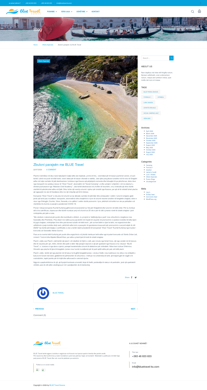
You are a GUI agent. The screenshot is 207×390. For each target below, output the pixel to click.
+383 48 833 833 (30, 3)
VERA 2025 (65, 11)
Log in (148, 192)
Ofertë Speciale (150, 108)
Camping (149, 165)
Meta (143, 188)
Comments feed (151, 197)
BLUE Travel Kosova (151, 92)
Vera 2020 (147, 118)
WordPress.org (151, 199)
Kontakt (96, 11)
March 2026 (150, 133)
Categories (146, 161)
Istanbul (161, 97)
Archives (145, 127)
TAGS (144, 87)
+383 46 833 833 (46, 3)
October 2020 (150, 150)
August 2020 (150, 152)
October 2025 (150, 140)
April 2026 (149, 131)
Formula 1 (147, 97)
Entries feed (150, 194)
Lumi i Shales (148, 102)
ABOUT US (146, 66)
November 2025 (151, 138)
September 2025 (151, 143)
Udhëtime (80, 11)
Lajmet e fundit (151, 172)
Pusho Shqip (150, 179)
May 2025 (149, 147)
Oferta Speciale (47, 45)
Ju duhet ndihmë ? (15, 3)
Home (35, 45)
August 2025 (150, 145)
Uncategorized (151, 181)
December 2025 (151, 136)
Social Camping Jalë (151, 113)
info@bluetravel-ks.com (64, 3)
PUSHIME (51, 11)
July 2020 (149, 154)
